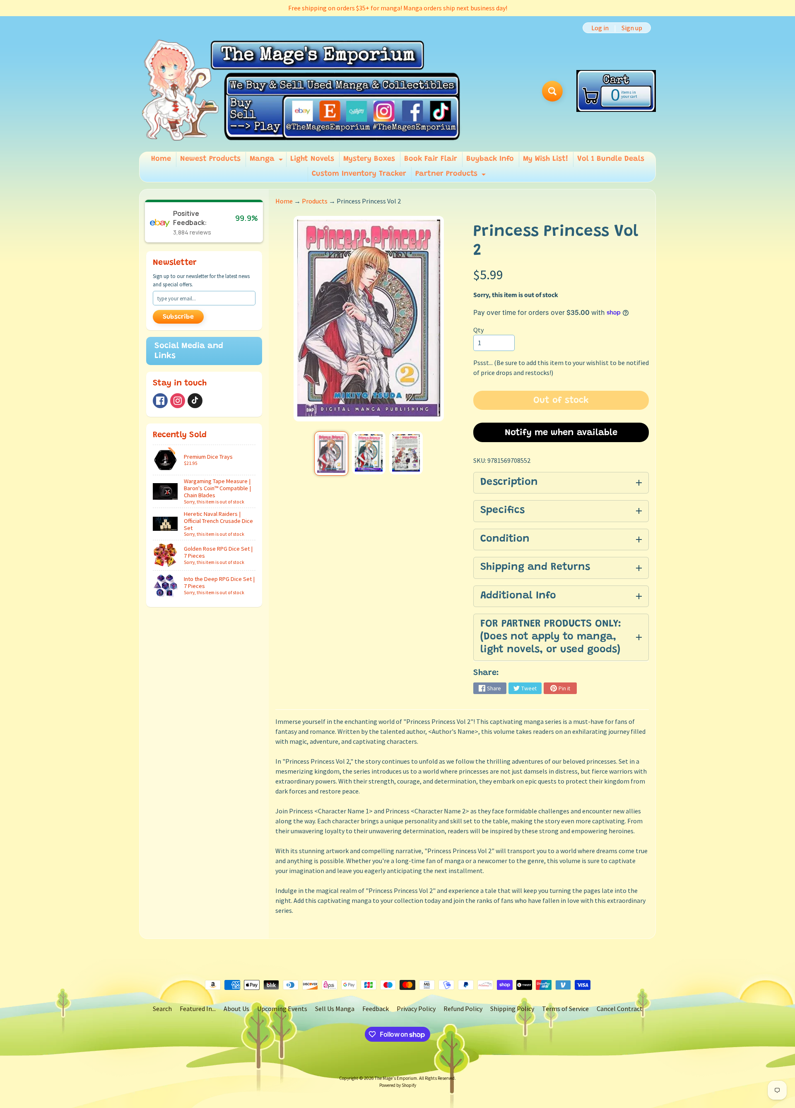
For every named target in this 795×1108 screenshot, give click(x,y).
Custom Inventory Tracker (359, 174)
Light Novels (312, 159)
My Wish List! (545, 159)
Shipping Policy (512, 1008)
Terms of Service (565, 1008)
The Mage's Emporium (396, 1078)
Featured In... (198, 1008)
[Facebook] (160, 400)
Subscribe (178, 317)
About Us (236, 1008)
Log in (600, 27)
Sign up (632, 27)
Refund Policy (462, 1008)
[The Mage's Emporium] (301, 91)
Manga (267, 161)
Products (315, 201)
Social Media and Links (188, 351)
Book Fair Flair (430, 159)
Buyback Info (490, 159)
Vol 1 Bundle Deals (610, 159)
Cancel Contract (620, 1008)
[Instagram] (177, 400)
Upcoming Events (282, 1008)
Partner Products (451, 176)
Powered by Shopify (397, 1085)
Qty (478, 330)
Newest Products (210, 159)
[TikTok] (195, 400)
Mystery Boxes (369, 159)
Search (162, 1008)
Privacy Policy (416, 1008)
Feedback (375, 1008)
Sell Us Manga (334, 1008)
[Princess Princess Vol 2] (331, 453)
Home (161, 159)
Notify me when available (561, 433)
